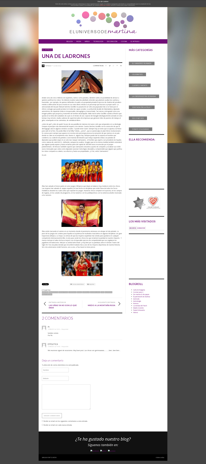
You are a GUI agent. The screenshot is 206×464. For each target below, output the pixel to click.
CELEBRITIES (137, 74)
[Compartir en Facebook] (106, 66)
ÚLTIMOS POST (141, 228)
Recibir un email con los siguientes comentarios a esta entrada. (66, 421)
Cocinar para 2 (138, 292)
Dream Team (63, 292)
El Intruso (47, 50)
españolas (72, 292)
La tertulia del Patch (140, 306)
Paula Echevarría (139, 310)
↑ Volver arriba (159, 457)
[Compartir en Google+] (113, 66)
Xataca (135, 312)
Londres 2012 (95, 292)
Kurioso (136, 303)
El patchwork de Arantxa (141, 297)
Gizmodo (136, 299)
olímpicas (108, 292)
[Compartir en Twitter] (109, 66)
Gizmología (137, 301)
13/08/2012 (57, 66)
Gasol (79, 292)
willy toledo (47, 294)
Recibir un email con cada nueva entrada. (58, 425)
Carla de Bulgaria (139, 290)
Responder (65, 329)
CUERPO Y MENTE (139, 85)
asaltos (45, 292)
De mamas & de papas (141, 294)
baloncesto (53, 292)
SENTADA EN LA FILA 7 (141, 107)
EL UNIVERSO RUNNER (141, 63)
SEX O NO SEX (138, 118)
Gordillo (86, 292)
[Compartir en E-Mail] (120, 66)
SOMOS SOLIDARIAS (140, 129)
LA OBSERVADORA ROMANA (144, 96)
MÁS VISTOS (132, 228)
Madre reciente (138, 308)
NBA (102, 292)
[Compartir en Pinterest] (117, 66)
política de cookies (105, 5)
